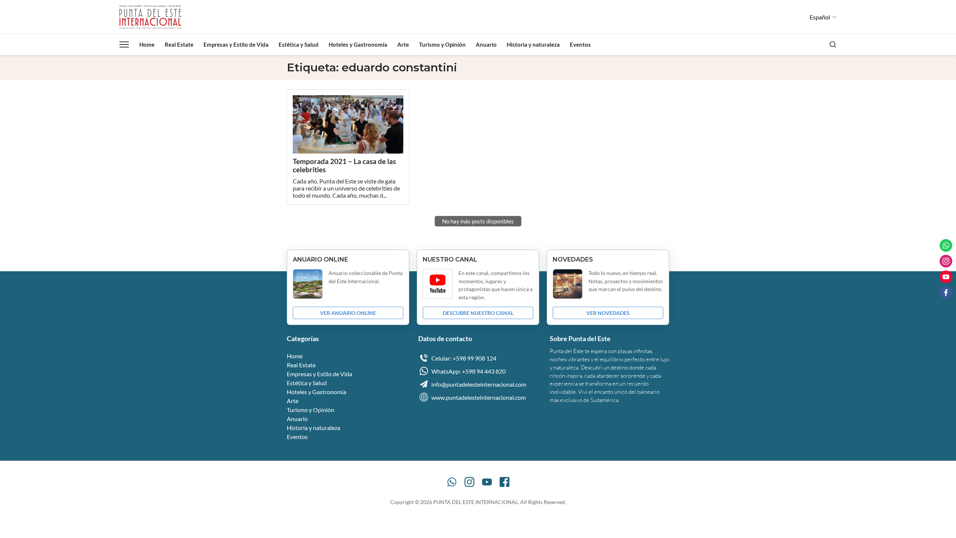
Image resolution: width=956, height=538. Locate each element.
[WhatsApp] (452, 482)
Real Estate (179, 44)
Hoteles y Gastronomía (358, 44)
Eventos (580, 44)
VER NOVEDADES (608, 313)
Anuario (486, 44)
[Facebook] (504, 482)
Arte (403, 44)
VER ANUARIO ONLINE (348, 313)
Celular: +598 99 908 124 (463, 358)
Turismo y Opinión (442, 44)
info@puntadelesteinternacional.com (478, 384)
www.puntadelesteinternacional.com (478, 397)
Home (147, 44)
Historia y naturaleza (533, 44)
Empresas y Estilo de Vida (236, 44)
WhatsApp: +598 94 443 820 (468, 371)
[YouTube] (487, 482)
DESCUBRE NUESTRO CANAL (478, 313)
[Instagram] (469, 482)
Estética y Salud (299, 44)
